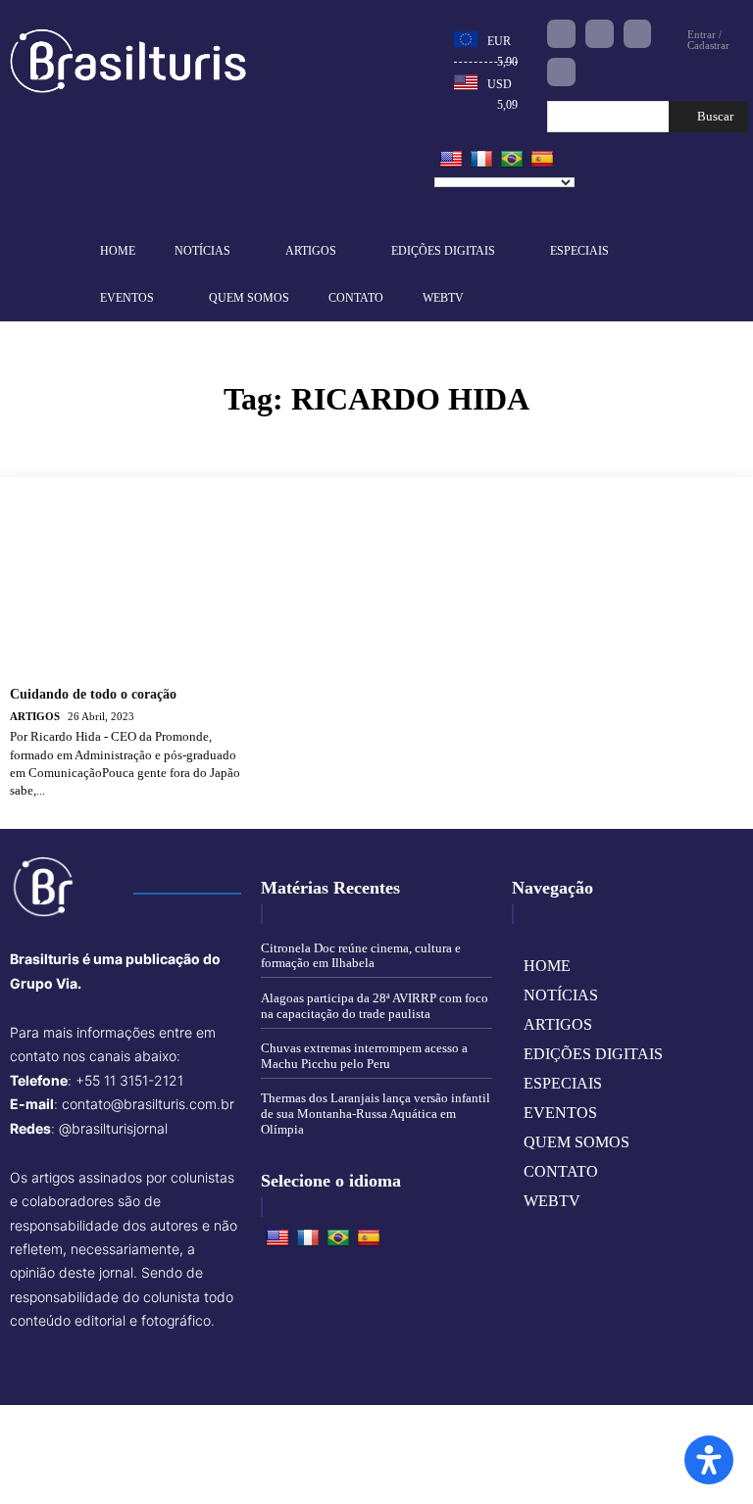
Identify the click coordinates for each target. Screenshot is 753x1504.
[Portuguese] (512, 160)
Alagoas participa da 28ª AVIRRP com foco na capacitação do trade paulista (374, 1006)
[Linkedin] (638, 34)
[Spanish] (542, 160)
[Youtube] (561, 72)
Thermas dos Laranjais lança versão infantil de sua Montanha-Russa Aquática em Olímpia (375, 1113)
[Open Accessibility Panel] (708, 1459)
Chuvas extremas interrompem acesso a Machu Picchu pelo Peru (364, 1056)
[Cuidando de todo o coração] (129, 590)
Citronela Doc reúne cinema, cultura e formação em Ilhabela (361, 956)
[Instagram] (599, 34)
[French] (481, 160)
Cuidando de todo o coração (93, 694)
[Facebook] (561, 34)
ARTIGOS (35, 716)
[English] (451, 160)
